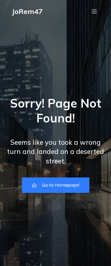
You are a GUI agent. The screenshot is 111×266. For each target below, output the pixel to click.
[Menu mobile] (94, 11)
